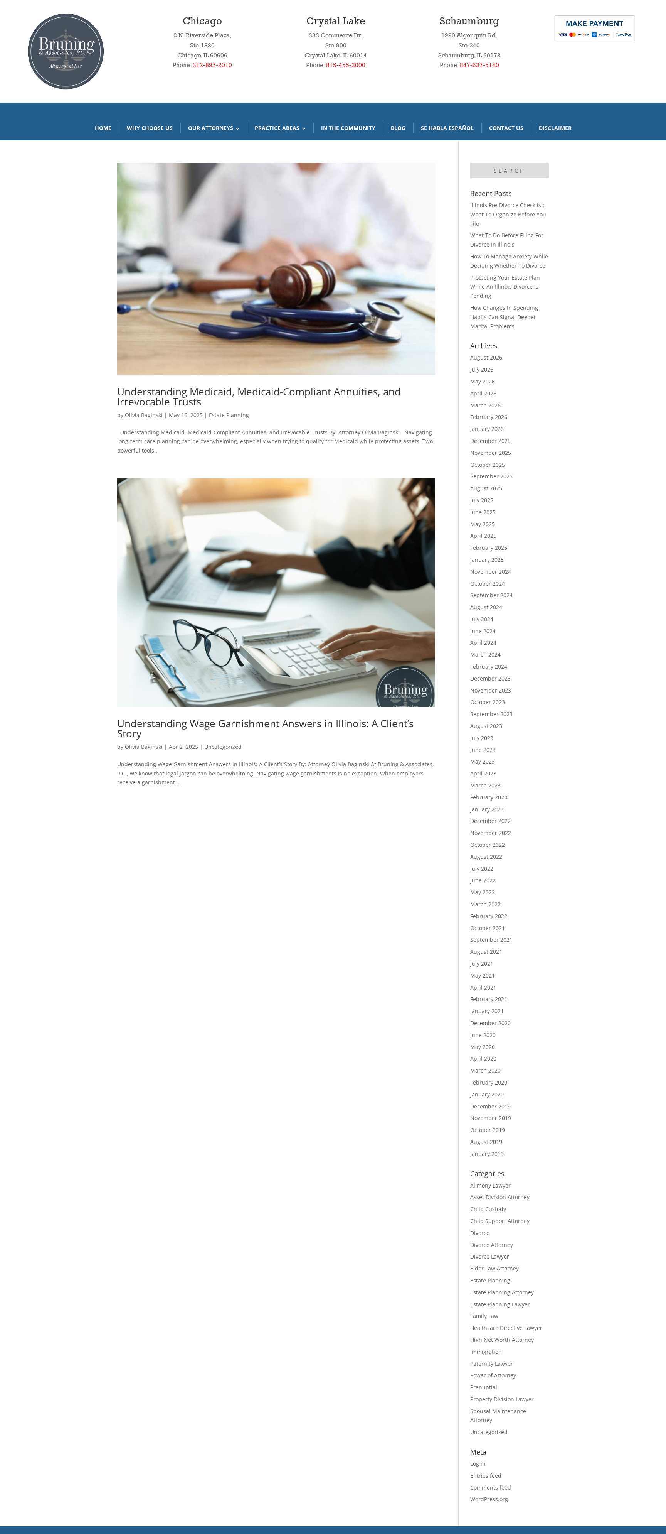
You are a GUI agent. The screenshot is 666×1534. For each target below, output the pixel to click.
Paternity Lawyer (491, 1363)
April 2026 (483, 393)
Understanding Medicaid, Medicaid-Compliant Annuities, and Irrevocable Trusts (259, 397)
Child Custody (488, 1209)
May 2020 (482, 1047)
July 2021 (481, 963)
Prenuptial (483, 1387)
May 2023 (482, 761)
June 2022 (483, 880)
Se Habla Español (447, 128)
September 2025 (491, 476)
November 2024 (490, 571)
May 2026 (482, 381)
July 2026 (481, 369)
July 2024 (481, 619)
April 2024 (483, 642)
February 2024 (488, 666)
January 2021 (487, 1011)
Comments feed (490, 1487)
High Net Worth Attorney (502, 1339)
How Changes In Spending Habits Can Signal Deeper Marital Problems (504, 317)
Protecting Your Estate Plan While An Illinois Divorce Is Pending (505, 287)
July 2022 (481, 868)
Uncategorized (223, 746)
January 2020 (487, 1094)
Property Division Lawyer (502, 1399)
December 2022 (490, 820)
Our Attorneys (210, 128)
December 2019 (490, 1106)
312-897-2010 (212, 65)
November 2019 (490, 1118)
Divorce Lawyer (489, 1256)
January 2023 (487, 809)
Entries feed (485, 1475)
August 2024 (486, 607)
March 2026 (485, 405)
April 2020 (483, 1058)
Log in (478, 1463)
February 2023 (488, 797)
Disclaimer (555, 128)
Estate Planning (229, 415)
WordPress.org (489, 1499)
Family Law (484, 1315)
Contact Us (506, 128)
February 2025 (488, 547)
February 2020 (488, 1082)
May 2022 (482, 892)
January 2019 (487, 1153)
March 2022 (485, 904)
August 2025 (486, 488)
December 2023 (490, 678)
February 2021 (488, 999)
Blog (398, 128)
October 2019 (487, 1130)
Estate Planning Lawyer (500, 1304)
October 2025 (487, 464)
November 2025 (490, 452)
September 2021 (491, 939)
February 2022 (488, 916)
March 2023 (485, 785)
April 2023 (483, 773)
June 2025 (483, 512)
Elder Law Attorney (494, 1268)
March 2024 (485, 654)
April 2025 (483, 535)
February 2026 (488, 417)
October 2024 (487, 583)
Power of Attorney (493, 1375)
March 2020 (485, 1070)
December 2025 (490, 440)
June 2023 (483, 749)
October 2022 (487, 844)
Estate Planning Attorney (502, 1292)
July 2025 (481, 500)
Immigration (486, 1351)
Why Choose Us (150, 128)
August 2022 (486, 856)
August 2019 (486, 1141)
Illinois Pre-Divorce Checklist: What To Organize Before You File (508, 214)
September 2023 (491, 714)
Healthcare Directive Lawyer (506, 1327)
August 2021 (486, 951)
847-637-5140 (479, 65)
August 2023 (486, 726)
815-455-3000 (345, 65)
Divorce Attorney (491, 1244)
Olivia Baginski (144, 415)
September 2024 (491, 595)
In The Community (348, 128)
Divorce (479, 1233)
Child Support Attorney (500, 1221)
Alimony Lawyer (490, 1185)
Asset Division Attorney (500, 1197)
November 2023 (490, 690)
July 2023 (481, 738)
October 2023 (487, 702)
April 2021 (483, 987)
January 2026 (487, 428)
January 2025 (487, 559)
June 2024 (483, 631)
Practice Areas (277, 128)
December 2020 (490, 1023)
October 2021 (487, 928)
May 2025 (482, 524)
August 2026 (486, 357)
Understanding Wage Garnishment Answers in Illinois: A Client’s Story (265, 728)
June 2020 (483, 1035)
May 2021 (482, 975)
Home (103, 128)
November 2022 (490, 832)
